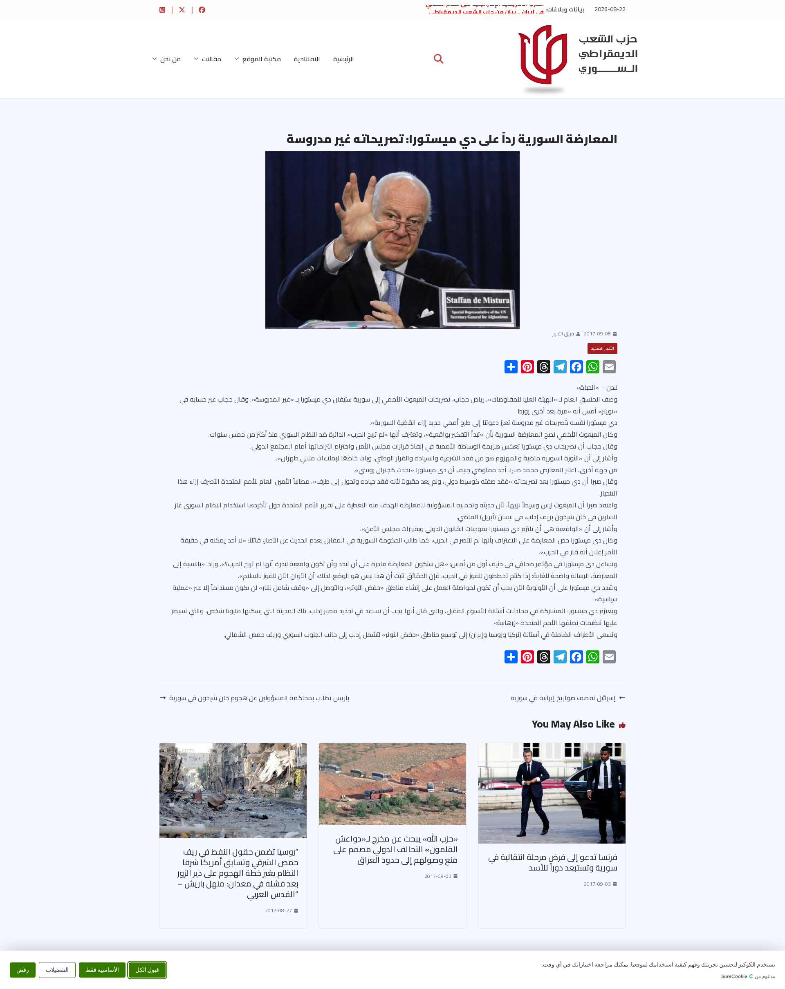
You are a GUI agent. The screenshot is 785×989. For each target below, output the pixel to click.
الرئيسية (343, 59)
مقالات (211, 59)
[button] (238, 58)
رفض (22, 969)
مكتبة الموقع (261, 59)
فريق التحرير (563, 333)
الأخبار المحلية (602, 348)
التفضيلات (57, 969)
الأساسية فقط (102, 969)
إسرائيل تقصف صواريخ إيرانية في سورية (563, 698)
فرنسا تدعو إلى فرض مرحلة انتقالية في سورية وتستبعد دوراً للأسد (552, 862)
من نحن (170, 59)
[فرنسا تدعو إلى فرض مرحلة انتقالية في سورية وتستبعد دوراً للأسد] (552, 749)
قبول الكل (147, 969)
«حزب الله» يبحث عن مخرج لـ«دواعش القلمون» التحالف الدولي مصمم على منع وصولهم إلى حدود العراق (395, 849)
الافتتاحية (307, 59)
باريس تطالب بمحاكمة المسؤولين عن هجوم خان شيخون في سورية (259, 698)
